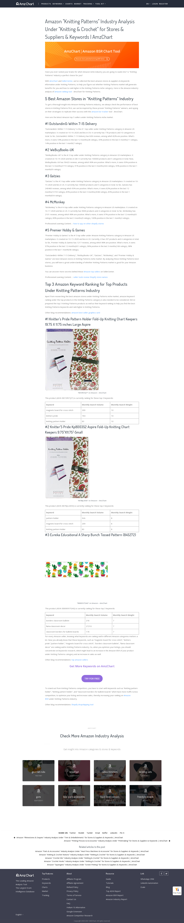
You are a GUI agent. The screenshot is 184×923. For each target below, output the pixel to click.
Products (46, 4)
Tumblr (90, 833)
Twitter (72, 833)
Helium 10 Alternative (76, 907)
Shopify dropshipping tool (82, 704)
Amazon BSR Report (114, 895)
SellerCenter (67, 81)
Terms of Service (74, 895)
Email (97, 833)
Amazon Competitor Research (80, 915)
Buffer (105, 833)
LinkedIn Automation (149, 883)
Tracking (45, 895)
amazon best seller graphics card (85, 312)
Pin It (122, 833)
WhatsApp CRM (147, 879)
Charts (69, 4)
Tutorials (110, 883)
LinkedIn (113, 833)
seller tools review (81, 277)
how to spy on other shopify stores (88, 223)
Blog (108, 887)
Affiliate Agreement (75, 883)
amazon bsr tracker (99, 111)
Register (163, 4)
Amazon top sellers (92, 271)
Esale (143, 887)
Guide (108, 879)
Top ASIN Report (113, 891)
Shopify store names (99, 277)
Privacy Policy (72, 891)
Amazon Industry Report (116, 899)
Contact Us (71, 899)
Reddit (81, 833)
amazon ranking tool (63, 91)
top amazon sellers (79, 659)
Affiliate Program (74, 879)
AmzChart (53, 81)
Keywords (46, 883)
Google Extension (74, 911)
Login (155, 4)
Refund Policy (72, 887)
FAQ (68, 903)
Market (77, 4)
